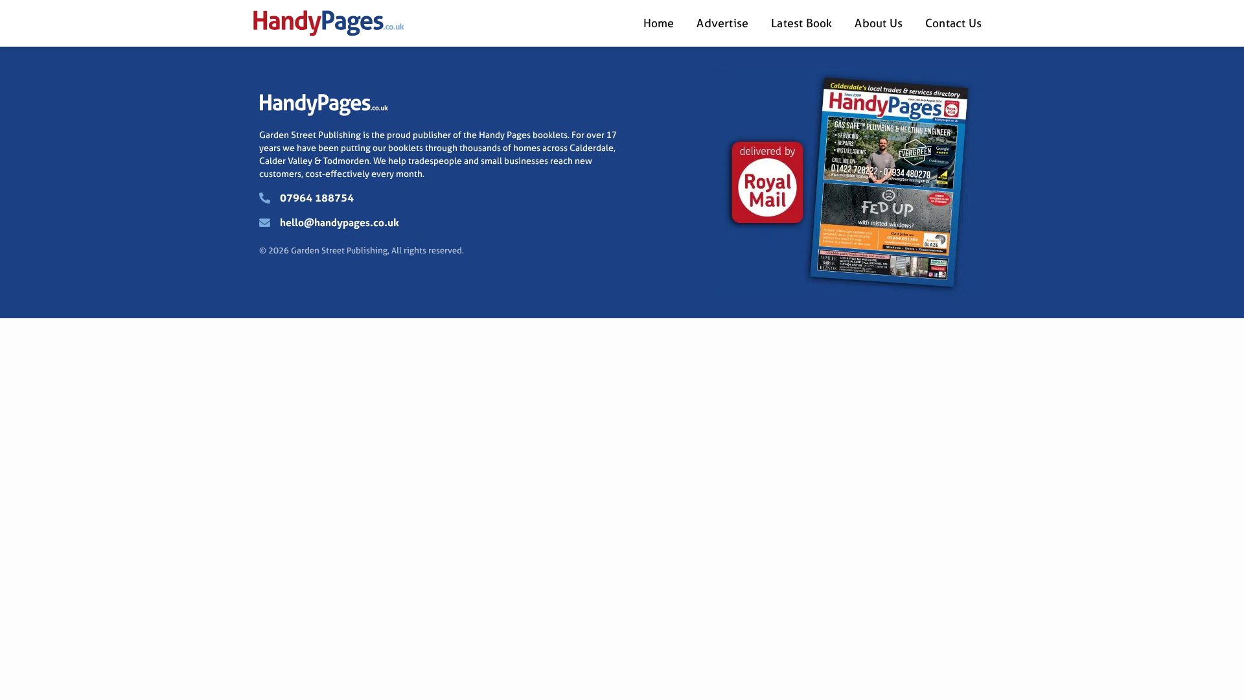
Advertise (722, 23)
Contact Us (953, 23)
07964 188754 (317, 198)
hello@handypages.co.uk (339, 222)
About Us (879, 23)
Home (658, 23)
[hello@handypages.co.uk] (264, 222)
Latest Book (801, 23)
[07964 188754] (264, 198)
